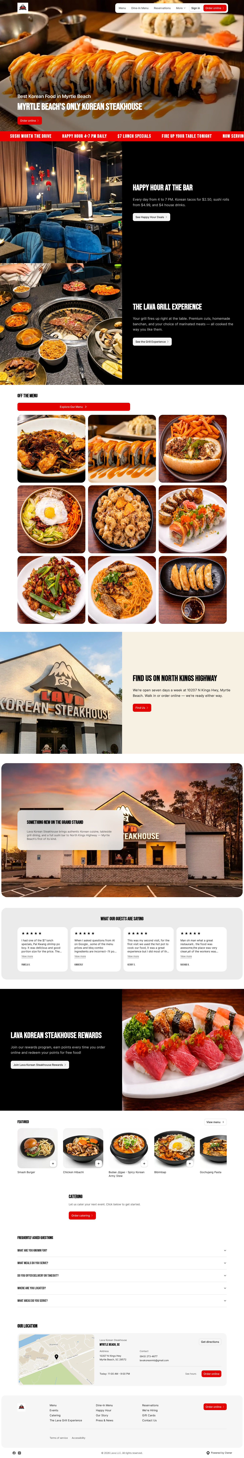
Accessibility (78, 1437)
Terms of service (59, 1437)
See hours (190, 1373)
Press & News (104, 1420)
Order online (211, 1373)
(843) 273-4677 (148, 1356)
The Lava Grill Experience (66, 1420)
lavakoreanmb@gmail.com (154, 1360)
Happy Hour (103, 1410)
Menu (122, 8)
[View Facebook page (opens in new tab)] (14, 1453)
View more (27, 956)
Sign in (195, 8)
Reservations (162, 8)
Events (54, 1410)
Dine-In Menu (140, 8)
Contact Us (149, 1420)
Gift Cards (148, 1415)
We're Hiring (150, 1410)
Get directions (210, 1341)
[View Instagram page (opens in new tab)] (19, 1453)
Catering (55, 1415)
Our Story (102, 1415)
